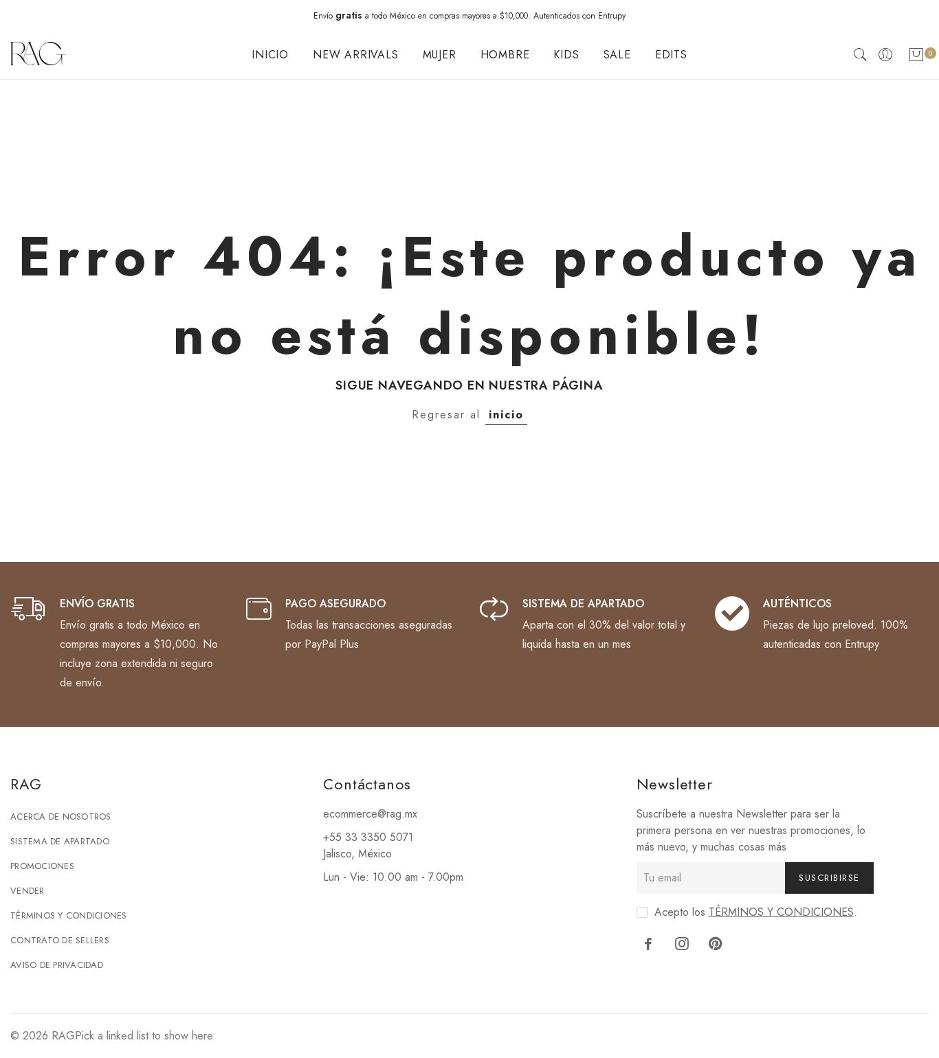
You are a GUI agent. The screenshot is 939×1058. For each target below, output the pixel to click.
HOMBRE (505, 55)
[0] (916, 57)
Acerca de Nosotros (60, 816)
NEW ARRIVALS (356, 55)
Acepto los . (755, 912)
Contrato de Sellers (59, 940)
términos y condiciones (781, 912)
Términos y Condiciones (68, 915)
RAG (63, 1036)
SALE (617, 55)
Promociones (42, 866)
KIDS (566, 55)
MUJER (439, 55)
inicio (506, 415)
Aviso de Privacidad (56, 964)
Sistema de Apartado (59, 841)
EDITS (671, 55)
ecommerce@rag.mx (370, 814)
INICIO (270, 55)
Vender (27, 890)
